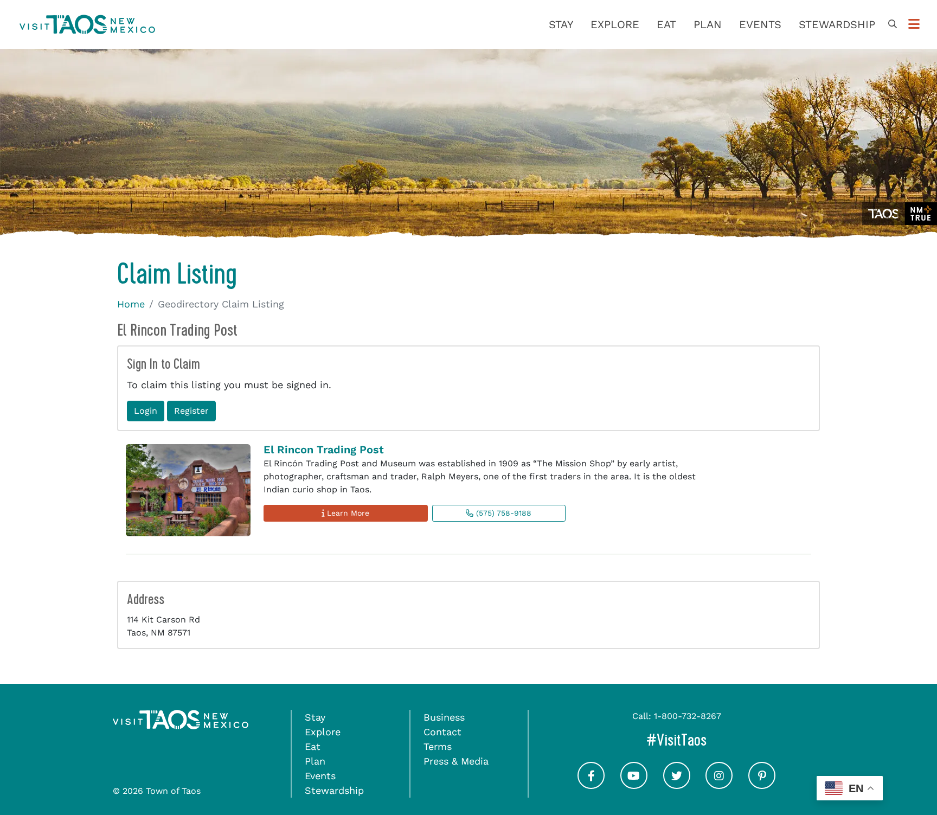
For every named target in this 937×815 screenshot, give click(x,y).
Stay (561, 24)
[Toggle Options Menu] (914, 24)
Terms (437, 746)
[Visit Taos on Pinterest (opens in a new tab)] (761, 785)
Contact (442, 731)
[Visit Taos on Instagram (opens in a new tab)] (719, 785)
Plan (708, 24)
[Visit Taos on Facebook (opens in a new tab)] (591, 785)
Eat (666, 24)
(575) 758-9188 (502, 513)
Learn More (346, 513)
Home (131, 304)
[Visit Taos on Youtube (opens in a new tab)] (633, 785)
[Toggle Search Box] (892, 24)
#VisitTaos (722, 739)
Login (145, 411)
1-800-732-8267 (687, 716)
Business (444, 717)
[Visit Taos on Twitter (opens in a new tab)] (676, 785)
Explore (615, 24)
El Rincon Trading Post (324, 449)
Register (191, 411)
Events (760, 24)
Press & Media (456, 761)
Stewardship (837, 24)
